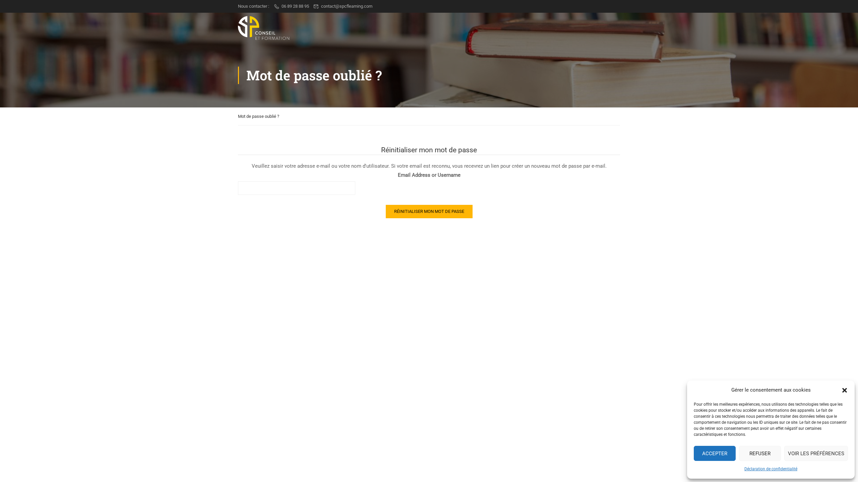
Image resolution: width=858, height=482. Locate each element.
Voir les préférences (816, 454)
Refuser (760, 454)
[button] (844, 390)
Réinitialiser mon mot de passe (429, 211)
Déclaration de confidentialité (770, 469)
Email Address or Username (429, 175)
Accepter (714, 454)
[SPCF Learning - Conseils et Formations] (263, 27)
